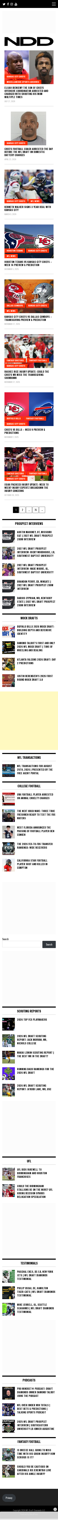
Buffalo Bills (14, 418)
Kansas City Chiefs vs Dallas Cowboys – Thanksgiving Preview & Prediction (28, 318)
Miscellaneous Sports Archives (23, 81)
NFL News (35, 201)
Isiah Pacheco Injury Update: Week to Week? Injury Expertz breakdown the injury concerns (26, 488)
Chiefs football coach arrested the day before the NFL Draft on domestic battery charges (28, 152)
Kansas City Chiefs (16, 76)
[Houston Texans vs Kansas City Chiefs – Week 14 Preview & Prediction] (29, 241)
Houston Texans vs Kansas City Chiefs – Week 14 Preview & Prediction (28, 263)
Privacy (9, 1498)
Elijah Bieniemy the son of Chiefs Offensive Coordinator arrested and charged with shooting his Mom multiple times (26, 92)
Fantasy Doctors (15, 360)
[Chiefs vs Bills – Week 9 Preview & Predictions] (29, 409)
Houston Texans (15, 250)
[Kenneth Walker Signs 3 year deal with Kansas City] (29, 186)
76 (36, 510)
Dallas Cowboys (15, 305)
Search (5, 939)
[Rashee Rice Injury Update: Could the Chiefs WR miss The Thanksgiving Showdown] (29, 351)
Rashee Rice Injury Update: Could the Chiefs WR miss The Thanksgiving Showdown (26, 375)
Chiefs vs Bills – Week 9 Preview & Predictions (24, 431)
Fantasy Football (38, 360)
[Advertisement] (29, 720)
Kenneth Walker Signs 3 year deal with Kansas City (27, 208)
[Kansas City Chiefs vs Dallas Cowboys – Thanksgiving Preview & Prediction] (29, 296)
